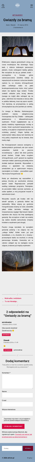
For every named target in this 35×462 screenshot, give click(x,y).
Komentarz (6, 373)
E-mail (4, 400)
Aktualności (17, 15)
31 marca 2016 (23, 25)
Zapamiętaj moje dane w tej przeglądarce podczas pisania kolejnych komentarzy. (17, 419)
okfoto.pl (10, 458)
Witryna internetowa (8, 409)
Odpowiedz (6, 334)
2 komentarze (18, 27)
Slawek (13, 25)
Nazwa (4, 391)
